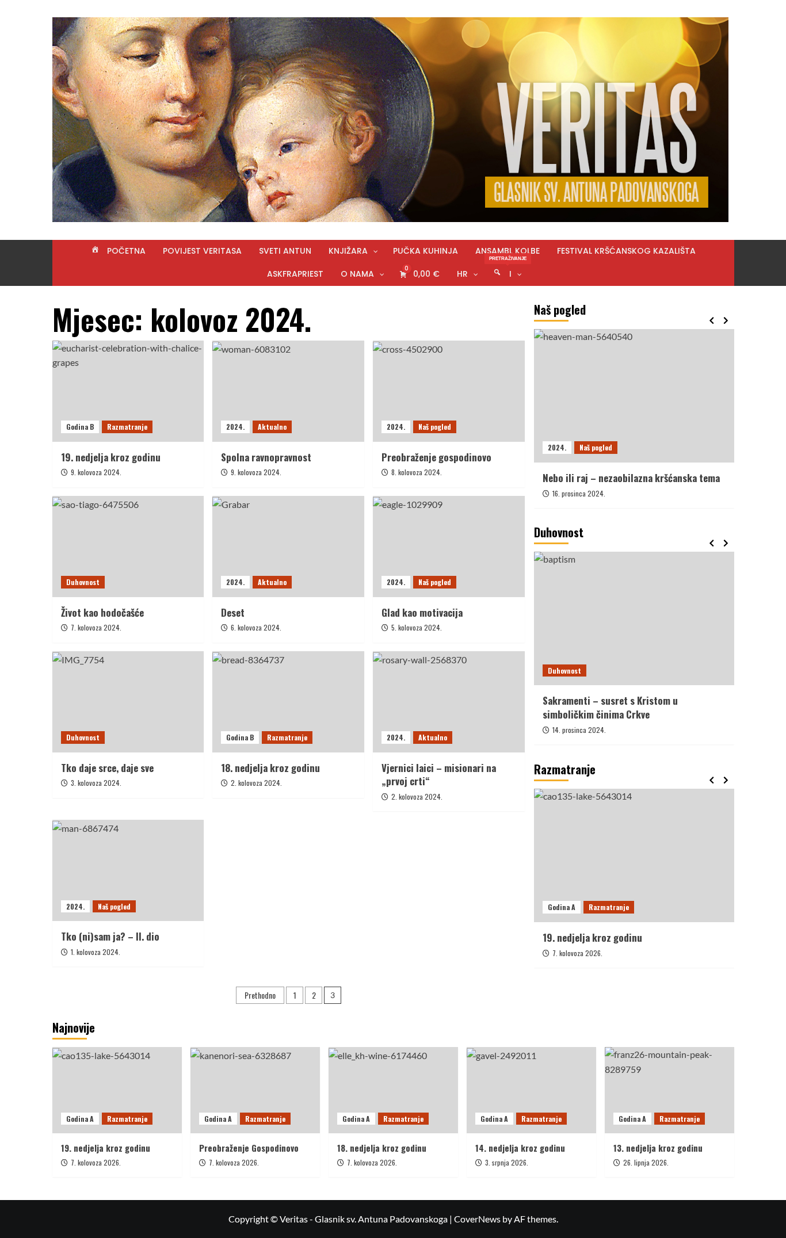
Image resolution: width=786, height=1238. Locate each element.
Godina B (80, 426)
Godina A (561, 907)
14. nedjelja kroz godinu (520, 1147)
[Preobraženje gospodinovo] (449, 391)
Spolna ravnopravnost (266, 457)
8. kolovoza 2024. (416, 472)
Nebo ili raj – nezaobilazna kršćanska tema (631, 478)
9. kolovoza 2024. (96, 472)
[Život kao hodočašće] (128, 546)
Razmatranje (127, 426)
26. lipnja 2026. (646, 1162)
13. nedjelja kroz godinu (658, 1147)
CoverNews (477, 1218)
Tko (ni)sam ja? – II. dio (110, 936)
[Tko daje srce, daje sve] (128, 701)
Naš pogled (434, 426)
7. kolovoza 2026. (577, 952)
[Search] (727, 300)
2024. (235, 426)
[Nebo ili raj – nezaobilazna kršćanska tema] (634, 396)
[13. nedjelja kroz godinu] (669, 1090)
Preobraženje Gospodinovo (249, 1147)
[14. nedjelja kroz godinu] (531, 1090)
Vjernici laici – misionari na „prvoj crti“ (438, 775)
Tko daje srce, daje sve (107, 768)
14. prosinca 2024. (579, 730)
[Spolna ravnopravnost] (288, 391)
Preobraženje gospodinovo (436, 457)
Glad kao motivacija (422, 612)
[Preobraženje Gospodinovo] (255, 1090)
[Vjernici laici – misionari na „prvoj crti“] (449, 701)
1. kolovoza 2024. (95, 952)
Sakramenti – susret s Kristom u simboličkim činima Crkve (610, 707)
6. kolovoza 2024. (256, 627)
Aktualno (272, 426)
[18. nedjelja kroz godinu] (288, 701)
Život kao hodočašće (102, 612)
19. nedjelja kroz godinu (111, 457)
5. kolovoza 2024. (416, 627)
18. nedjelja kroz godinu (270, 768)
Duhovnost (83, 582)
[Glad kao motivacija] (449, 546)
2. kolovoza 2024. (256, 783)
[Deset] (288, 546)
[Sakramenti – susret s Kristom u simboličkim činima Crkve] (634, 618)
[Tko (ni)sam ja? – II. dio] (128, 870)
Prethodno (260, 995)
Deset (233, 612)
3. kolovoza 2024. (96, 783)
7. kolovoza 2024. (96, 627)
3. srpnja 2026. (506, 1162)
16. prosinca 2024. (578, 493)
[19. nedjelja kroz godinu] (128, 391)
